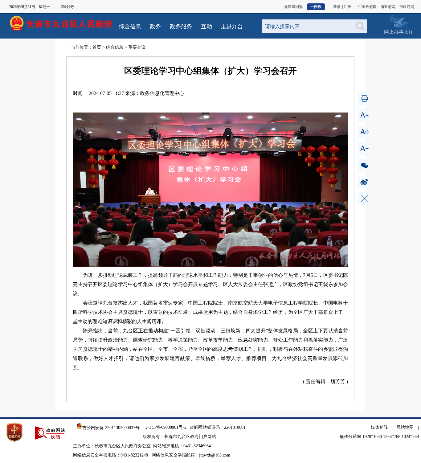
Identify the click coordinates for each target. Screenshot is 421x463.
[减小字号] (364, 148)
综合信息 (130, 26)
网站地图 (405, 427)
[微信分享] (364, 165)
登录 (337, 7)
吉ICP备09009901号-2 (166, 427)
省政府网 (388, 7)
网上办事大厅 (398, 21)
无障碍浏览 (293, 7)
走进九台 (232, 26)
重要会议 (136, 47)
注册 (347, 7)
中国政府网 (367, 7)
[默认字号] (364, 132)
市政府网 (406, 7)
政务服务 (181, 26)
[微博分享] (364, 182)
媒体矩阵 (379, 427)
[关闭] (364, 198)
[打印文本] (364, 98)
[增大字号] (364, 115)
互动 (206, 26)
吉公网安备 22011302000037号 (111, 427)
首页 (96, 47)
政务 (155, 26)
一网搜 (315, 7)
